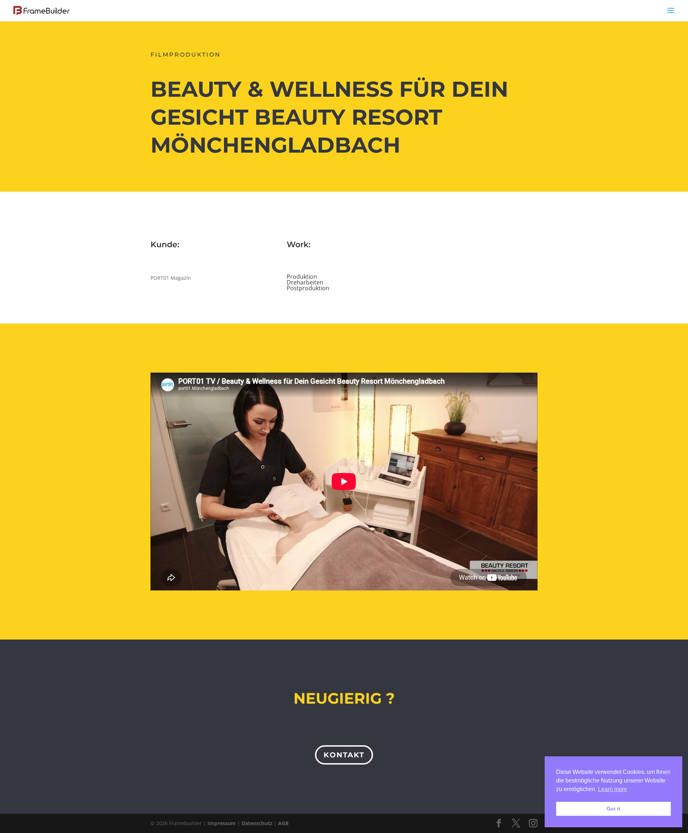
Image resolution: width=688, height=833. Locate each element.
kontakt (344, 755)
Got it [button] (613, 809)
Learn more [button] (612, 789)
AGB (283, 823)
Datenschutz (257, 823)
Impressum (221, 823)
